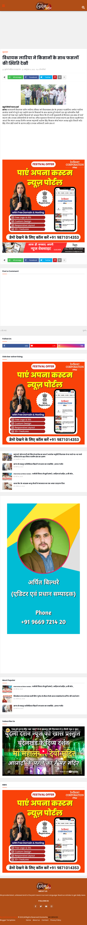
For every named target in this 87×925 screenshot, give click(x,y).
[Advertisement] (43, 30)
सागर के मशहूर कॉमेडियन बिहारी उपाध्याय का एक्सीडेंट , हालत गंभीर (38, 464)
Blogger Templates (7, 920)
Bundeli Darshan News (9, 917)
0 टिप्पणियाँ (41, 69)
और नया (3, 331)
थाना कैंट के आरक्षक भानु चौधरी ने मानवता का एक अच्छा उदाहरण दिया (39, 483)
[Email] (60, 77)
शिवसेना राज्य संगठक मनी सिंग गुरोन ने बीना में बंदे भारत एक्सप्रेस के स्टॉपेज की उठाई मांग (46, 696)
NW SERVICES (53, 917)
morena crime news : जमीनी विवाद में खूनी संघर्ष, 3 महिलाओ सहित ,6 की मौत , (43, 474)
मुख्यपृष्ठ (5, 52)
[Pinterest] (55, 77)
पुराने (84, 331)
